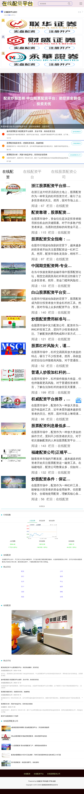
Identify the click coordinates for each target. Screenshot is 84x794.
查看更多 (42, 506)
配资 (22, 571)
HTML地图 (52, 781)
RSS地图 (45, 781)
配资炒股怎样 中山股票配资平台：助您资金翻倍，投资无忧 (25, 126)
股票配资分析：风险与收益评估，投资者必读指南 (27, 154)
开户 (22, 586)
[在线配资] (17, 3)
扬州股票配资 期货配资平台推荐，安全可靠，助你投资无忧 (31, 131)
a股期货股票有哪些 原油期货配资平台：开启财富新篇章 (30, 727)
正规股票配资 (77, 143)
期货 (22, 597)
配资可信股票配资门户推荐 (9, 716)
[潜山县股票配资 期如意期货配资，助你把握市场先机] (6, 737)
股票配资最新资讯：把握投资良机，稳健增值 (25, 142)
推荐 (61, 586)
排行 (22, 576)
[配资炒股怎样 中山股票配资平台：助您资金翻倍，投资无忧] (42, 101)
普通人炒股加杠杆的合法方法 (56, 372)
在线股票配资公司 (75, 155)
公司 (61, 571)
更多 (79, 12)
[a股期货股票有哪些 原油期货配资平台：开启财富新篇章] (6, 728)
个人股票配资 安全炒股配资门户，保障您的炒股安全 (29, 745)
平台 (61, 581)
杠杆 (22, 581)
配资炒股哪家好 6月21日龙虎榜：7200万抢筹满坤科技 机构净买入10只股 (36, 755)
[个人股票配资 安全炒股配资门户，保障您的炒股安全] (6, 747)
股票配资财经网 (47, 785)
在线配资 (27, 774)
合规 (61, 597)
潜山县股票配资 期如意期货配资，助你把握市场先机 (29, 736)
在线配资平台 (39, 774)
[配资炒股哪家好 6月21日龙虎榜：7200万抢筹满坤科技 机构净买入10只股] (6, 755)
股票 (61, 576)
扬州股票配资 (77, 132)
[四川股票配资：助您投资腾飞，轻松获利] (6, 763)
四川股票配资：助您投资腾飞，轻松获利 (25, 762)
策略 (61, 592)
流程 (22, 592)
